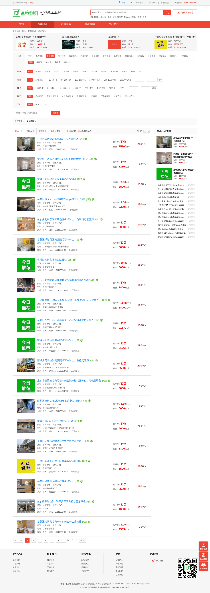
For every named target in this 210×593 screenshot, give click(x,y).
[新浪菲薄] (157, 562)
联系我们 (119, 575)
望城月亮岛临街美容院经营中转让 (58, 340)
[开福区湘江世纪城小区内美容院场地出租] (26, 472)
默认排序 (18, 131)
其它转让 (174, 56)
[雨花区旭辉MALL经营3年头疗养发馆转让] (26, 412)
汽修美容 (84, 56)
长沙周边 (114, 71)
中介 (37, 104)
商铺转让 (42, 24)
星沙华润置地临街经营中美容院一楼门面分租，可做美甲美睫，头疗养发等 (72, 381)
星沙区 (94, 71)
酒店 (144, 17)
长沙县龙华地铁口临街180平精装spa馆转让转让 (66, 280)
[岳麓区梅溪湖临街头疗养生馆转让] (26, 493)
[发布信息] (203, 546)
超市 (114, 17)
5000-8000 (65, 88)
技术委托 (50, 571)
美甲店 (57, 62)
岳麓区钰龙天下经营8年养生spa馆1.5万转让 (64, 199)
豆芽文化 (16, 564)
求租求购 (90, 24)
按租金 (29, 131)
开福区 (66, 71)
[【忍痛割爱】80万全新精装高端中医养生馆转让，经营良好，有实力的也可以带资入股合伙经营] (26, 311)
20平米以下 (40, 80)
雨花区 (76, 71)
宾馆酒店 (95, 56)
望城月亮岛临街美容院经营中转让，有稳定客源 (65, 360)
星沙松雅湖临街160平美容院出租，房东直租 (64, 501)
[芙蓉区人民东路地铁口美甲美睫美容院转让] (26, 452)
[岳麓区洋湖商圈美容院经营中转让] (26, 251)
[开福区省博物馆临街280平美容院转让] (26, 150)
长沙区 (33, 3)
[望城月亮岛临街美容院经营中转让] (26, 351)
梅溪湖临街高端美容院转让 (54, 259)
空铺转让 (185, 56)
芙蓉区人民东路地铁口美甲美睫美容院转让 (63, 441)
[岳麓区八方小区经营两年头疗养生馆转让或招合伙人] (26, 331)
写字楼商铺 (105, 96)
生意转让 (50, 564)
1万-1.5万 (89, 88)
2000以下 (40, 88)
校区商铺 (93, 96)
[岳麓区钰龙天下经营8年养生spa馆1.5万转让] (26, 210)
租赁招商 (50, 560)
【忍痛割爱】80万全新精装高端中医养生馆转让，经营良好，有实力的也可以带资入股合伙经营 (72, 300)
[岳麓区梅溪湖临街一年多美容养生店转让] (26, 533)
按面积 (41, 131)
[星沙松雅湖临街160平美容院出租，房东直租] (26, 513)
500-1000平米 (110, 80)
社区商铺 (117, 96)
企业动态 (18, 554)
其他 (140, 71)
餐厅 (109, 17)
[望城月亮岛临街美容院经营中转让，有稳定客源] (26, 372)
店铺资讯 (119, 567)
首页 (21, 24)
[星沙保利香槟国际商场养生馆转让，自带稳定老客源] (26, 231)
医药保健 (106, 56)
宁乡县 (104, 71)
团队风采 (16, 571)
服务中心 (86, 554)
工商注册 (50, 567)
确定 (160, 80)
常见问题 (119, 571)
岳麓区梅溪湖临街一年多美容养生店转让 (62, 521)
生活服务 (151, 56)
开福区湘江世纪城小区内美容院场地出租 (62, 461)
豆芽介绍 (16, 560)
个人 (45, 104)
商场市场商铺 (52, 96)
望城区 (85, 71)
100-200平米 (80, 80)
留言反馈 (165, 3)
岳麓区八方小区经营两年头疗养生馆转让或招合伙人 (68, 320)
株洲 (133, 71)
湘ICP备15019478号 (120, 587)
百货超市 (61, 56)
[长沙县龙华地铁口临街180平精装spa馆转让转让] (26, 291)
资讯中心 (113, 24)
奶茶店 (127, 17)
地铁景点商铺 (67, 96)
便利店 (134, 17)
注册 (130, 3)
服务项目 (52, 554)
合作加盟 (119, 564)
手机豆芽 (152, 3)
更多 (118, 554)
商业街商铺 (129, 96)
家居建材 (162, 56)
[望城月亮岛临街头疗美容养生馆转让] (26, 190)
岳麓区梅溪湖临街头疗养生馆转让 (58, 481)
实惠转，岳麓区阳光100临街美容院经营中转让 (65, 159)
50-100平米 (66, 80)
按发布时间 (55, 131)
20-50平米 (53, 80)
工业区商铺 (81, 96)
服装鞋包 (73, 56)
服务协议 (85, 564)
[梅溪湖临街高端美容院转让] (26, 271)
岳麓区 (38, 71)
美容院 (103, 17)
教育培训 (117, 56)
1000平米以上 (125, 80)
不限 (30, 56)
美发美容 (50, 56)
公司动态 (16, 567)
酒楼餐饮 (39, 56)
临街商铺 (39, 96)
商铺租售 (66, 24)
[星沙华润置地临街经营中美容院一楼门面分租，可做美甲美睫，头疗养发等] (26, 392)
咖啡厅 (120, 17)
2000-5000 (52, 88)
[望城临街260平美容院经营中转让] (26, 432)
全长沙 (124, 71)
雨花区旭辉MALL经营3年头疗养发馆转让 (62, 400)
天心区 (57, 71)
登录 (123, 3)
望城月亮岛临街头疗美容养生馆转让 (59, 179)
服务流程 (85, 560)
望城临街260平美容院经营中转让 (58, 421)
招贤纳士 (119, 560)
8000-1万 (77, 88)
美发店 (48, 62)
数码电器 (129, 56)
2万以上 (112, 88)
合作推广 (85, 571)
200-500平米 (94, 80)
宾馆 (139, 17)
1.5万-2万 (101, 88)
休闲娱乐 (140, 56)
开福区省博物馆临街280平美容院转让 (60, 138)
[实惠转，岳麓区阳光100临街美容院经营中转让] (26, 170)
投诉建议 (85, 567)
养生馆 (67, 62)
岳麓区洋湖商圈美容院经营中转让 (58, 239)
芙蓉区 (47, 71)
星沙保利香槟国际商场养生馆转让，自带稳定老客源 (68, 219)
